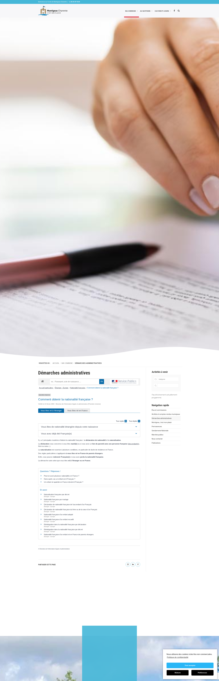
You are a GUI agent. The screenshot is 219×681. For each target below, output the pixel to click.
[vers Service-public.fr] (124, 382)
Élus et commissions (159, 410)
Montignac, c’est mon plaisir (162, 422)
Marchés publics (157, 435)
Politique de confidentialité (177, 657)
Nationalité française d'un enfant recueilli (59, 519)
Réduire (178, 673)
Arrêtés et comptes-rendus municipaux (166, 414)
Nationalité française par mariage (56, 499)
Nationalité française (78, 388)
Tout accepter (190, 665)
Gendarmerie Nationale (160, 431)
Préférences (202, 673)
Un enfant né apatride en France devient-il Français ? (63, 482)
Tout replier (120, 421)
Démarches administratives (162, 418)
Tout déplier (133, 421)
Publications (156, 443)
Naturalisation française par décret (56, 494)
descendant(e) (133, 444)
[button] (89, 427)
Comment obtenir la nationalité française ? (102, 388)
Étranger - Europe (62, 388)
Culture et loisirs (162, 11)
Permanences (157, 426)
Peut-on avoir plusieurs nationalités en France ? (61, 476)
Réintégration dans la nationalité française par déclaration (65, 524)
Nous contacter (157, 439)
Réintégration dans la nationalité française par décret (63, 529)
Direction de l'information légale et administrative (55, 549)
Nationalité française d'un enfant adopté (58, 514)
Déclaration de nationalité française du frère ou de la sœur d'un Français (70, 509)
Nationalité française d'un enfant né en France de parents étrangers (69, 534)
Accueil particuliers (46, 388)
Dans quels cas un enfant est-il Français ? (59, 479)
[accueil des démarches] (42, 381)
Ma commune (130, 11)
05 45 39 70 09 (75, 2)
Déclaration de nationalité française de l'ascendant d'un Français (67, 504)
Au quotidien (145, 11)
